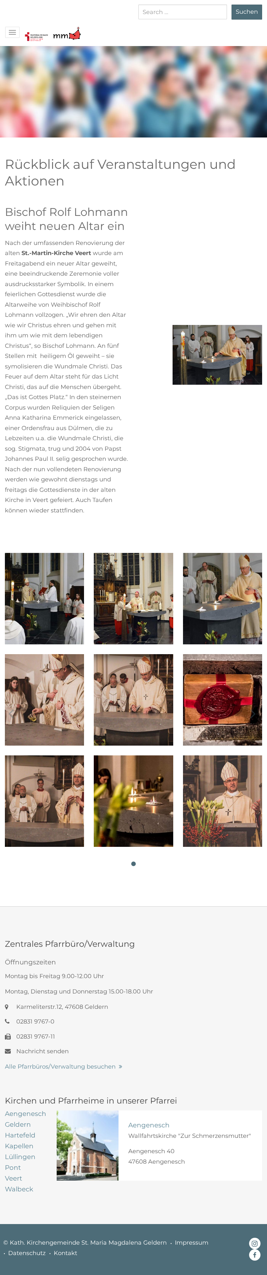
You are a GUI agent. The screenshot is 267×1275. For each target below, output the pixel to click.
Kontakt (65, 1253)
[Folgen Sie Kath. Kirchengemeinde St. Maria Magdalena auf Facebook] (254, 1255)
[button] (36, 30)
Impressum (191, 1242)
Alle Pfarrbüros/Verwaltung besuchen (60, 1066)
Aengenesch (149, 1125)
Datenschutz (27, 1253)
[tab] (26, 1113)
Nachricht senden (42, 1051)
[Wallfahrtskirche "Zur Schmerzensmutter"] (88, 1145)
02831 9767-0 (34, 1021)
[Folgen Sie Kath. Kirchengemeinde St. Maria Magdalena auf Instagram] (254, 1242)
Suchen (247, 11)
